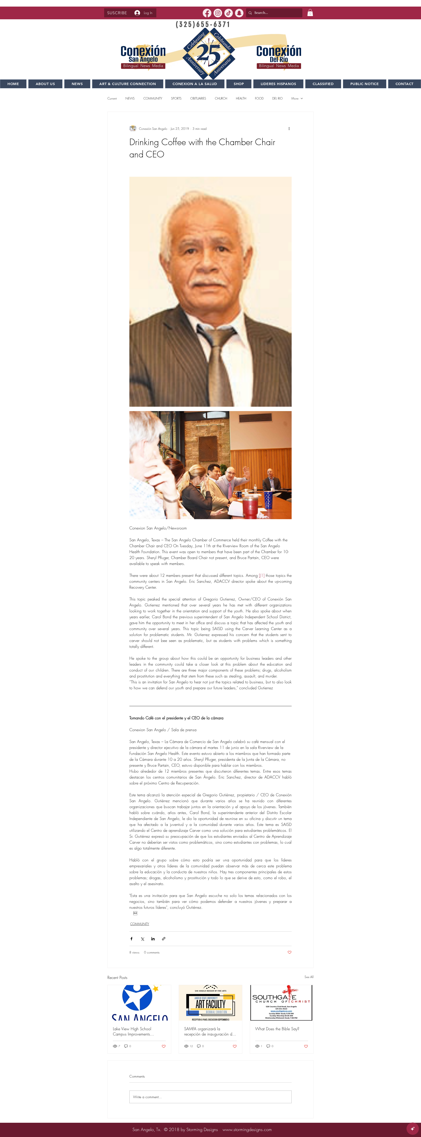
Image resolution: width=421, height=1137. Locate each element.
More (294, 98)
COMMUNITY (152, 98)
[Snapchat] (239, 13)
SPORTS (176, 98)
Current (112, 98)
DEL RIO (277, 98)
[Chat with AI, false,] (413, 1129)
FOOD (259, 98)
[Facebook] (207, 13)
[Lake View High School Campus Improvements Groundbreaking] (139, 1003)
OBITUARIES (198, 98)
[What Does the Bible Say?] (281, 1003)
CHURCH (221, 98)
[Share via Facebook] (131, 939)
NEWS (130, 98)
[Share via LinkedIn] (153, 939)
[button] (117, 12)
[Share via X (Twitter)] (142, 939)
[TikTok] (228, 13)
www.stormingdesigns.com (247, 1129)
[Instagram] (218, 13)
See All (309, 977)
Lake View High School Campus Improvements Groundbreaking (132, 1031)
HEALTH (241, 98)
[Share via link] (164, 939)
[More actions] (289, 128)
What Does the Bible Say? (277, 1028)
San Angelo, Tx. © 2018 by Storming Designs (175, 1129)
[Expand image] (210, 292)
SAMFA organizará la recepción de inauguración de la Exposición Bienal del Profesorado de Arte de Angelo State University (210, 1031)
